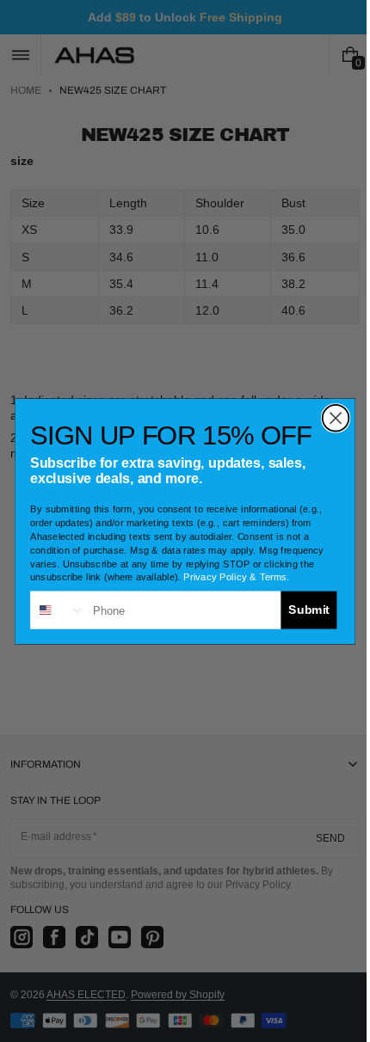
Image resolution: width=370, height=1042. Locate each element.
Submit (302, 609)
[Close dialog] (329, 417)
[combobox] (51, 609)
